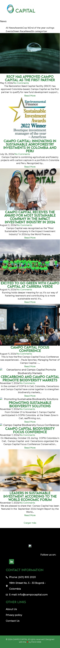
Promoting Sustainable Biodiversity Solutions (30, 404)
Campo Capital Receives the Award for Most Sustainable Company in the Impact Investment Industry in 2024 (30, 217)
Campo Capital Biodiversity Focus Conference (30, 430)
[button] (51, 8)
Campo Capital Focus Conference (30, 349)
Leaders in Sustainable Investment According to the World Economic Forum (30, 496)
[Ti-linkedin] (11, 561)
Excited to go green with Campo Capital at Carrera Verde (30, 284)
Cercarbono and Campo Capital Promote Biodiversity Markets (30, 378)
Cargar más (30, 522)
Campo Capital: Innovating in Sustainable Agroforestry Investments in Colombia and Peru (30, 146)
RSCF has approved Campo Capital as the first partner (30, 78)
